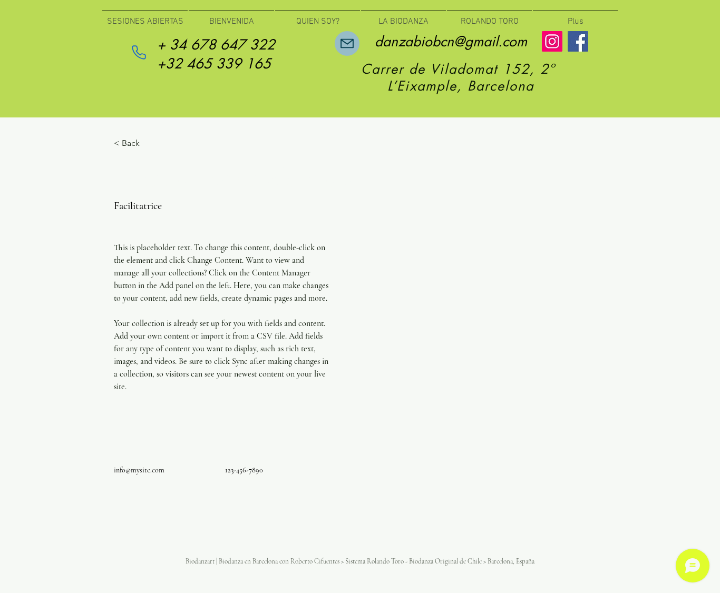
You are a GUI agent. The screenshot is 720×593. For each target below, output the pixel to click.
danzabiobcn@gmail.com (451, 42)
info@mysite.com (139, 470)
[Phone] (138, 52)
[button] (134, 143)
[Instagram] (552, 41)
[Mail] (347, 43)
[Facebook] (578, 41)
